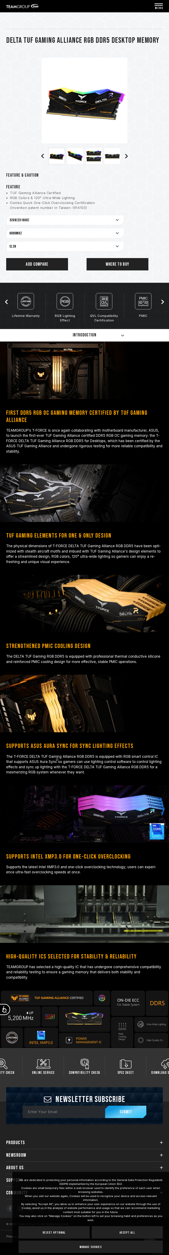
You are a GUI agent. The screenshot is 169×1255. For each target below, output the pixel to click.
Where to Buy (117, 264)
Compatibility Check (43, 1073)
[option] (56, 156)
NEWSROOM (16, 1155)
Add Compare (37, 264)
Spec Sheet (84, 1073)
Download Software (125, 1073)
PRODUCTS (15, 1143)
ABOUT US (15, 1168)
